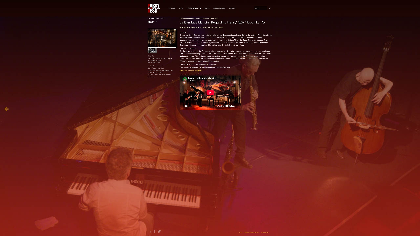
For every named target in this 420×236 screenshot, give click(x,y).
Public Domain (219, 8)
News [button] (181, 8)
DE (270, 8)
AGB (240, 232)
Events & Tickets (193, 8)
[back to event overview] (6, 110)
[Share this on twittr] (159, 232)
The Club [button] (171, 8)
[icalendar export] (156, 22)
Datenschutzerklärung (251, 232)
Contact (232, 8)
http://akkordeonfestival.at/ (190, 71)
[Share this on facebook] (154, 232)
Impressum (265, 232)
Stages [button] (207, 8)
